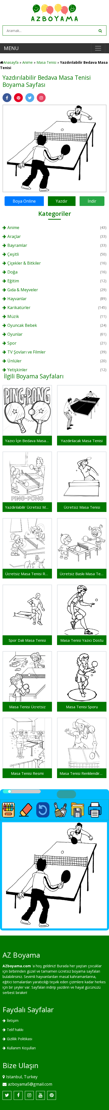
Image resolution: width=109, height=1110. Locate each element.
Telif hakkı (15, 1029)
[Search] (100, 30)
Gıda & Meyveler (22, 290)
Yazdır (61, 201)
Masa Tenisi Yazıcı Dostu (81, 640)
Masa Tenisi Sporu (82, 706)
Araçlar (14, 236)
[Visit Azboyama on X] (7, 1095)
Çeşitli (13, 254)
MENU (11, 48)
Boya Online (24, 201)
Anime (27, 62)
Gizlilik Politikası (19, 1038)
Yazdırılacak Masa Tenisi (82, 440)
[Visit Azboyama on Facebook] (18, 1095)
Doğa (12, 272)
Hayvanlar (17, 298)
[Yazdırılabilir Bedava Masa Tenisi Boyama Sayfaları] (54, 148)
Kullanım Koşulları (21, 1047)
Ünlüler (14, 361)
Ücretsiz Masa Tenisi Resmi (27, 573)
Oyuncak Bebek (22, 325)
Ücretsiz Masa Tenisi (82, 507)
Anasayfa (11, 62)
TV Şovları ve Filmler (26, 352)
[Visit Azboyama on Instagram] (29, 1095)
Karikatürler (18, 307)
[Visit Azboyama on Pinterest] (51, 1095)
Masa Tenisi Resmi (27, 773)
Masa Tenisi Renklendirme (82, 773)
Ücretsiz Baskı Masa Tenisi (82, 573)
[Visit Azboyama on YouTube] (40, 1095)
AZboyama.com (17, 965)
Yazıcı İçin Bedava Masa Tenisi (27, 440)
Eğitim (13, 281)
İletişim (13, 1020)
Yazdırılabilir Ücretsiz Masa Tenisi (27, 507)
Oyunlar (15, 334)
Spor (11, 343)
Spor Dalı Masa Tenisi (27, 640)
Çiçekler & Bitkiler (24, 263)
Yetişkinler (17, 370)
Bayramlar (17, 245)
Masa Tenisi (46, 62)
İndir (92, 201)
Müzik (13, 316)
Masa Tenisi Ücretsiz (27, 706)
